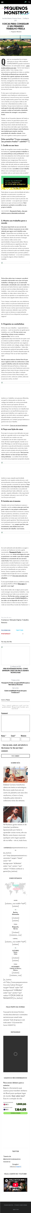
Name (3, 735)
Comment (4, 713)
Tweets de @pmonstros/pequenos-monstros (12, 1159)
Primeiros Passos (16, 18)
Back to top (16, 1209)
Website (23, 735)
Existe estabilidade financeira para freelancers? (15, 690)
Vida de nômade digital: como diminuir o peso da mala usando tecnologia (15, 670)
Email (13, 735)
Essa (5, 1088)
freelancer (5, 620)
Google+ (15, 1164)
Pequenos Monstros (16, 31)
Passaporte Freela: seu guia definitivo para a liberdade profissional (15, 682)
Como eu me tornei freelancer (18, 425)
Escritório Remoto (7, 18)
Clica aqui (21, 584)
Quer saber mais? (18, 1096)
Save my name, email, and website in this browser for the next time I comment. (14, 748)
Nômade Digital (15, 620)
